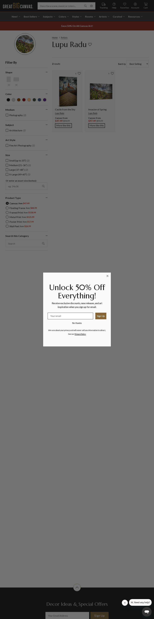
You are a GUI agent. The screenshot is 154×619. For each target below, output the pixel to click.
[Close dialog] (107, 276)
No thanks (77, 323)
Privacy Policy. (80, 334)
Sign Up (101, 315)
